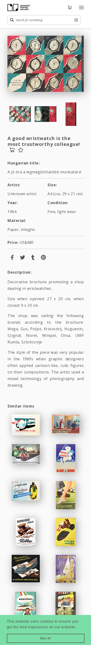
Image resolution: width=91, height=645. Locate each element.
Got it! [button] (45, 638)
